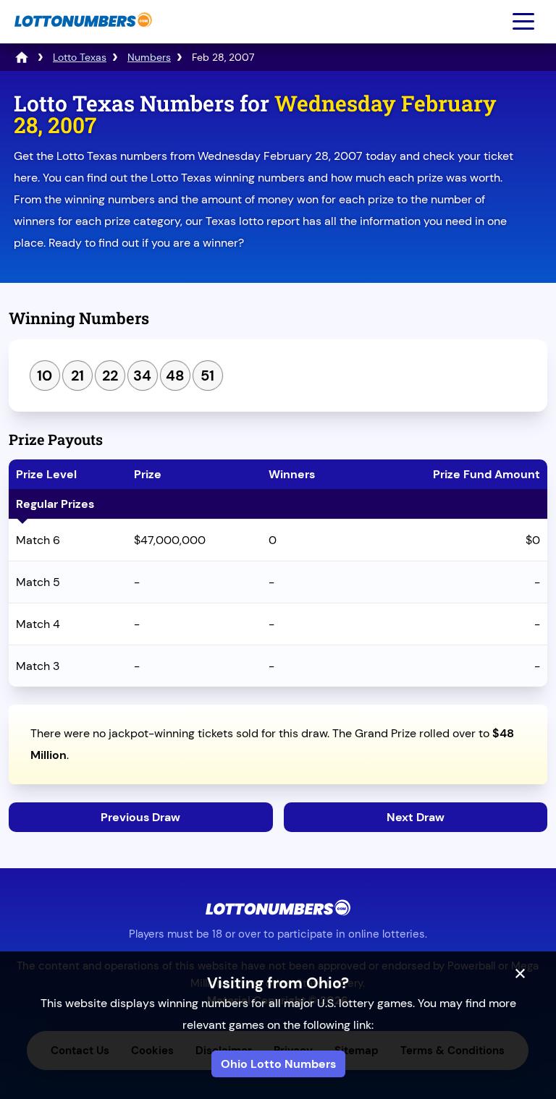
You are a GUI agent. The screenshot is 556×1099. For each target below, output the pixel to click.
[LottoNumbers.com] (81, 34)
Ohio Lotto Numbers (278, 1064)
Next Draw (416, 817)
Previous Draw (140, 817)
